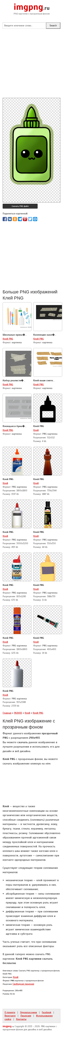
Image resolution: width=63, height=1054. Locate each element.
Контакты (21, 1019)
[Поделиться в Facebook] (5, 219)
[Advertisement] (31, 66)
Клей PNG (8, 338)
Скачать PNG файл (20, 206)
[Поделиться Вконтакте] (10, 219)
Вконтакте (10, 1015)
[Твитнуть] (30, 219)
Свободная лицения (23, 983)
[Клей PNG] (48, 408)
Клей (36, 430)
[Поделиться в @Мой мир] (35, 219)
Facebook (46, 1012)
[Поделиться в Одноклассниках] (15, 219)
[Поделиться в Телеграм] (20, 219)
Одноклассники (28, 1012)
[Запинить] (25, 219)
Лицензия (25, 1015)
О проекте (10, 1012)
